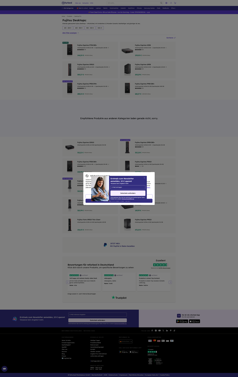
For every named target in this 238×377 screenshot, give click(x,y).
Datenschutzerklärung (111, 187)
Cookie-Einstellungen (137, 185)
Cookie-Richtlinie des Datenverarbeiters (137, 187)
